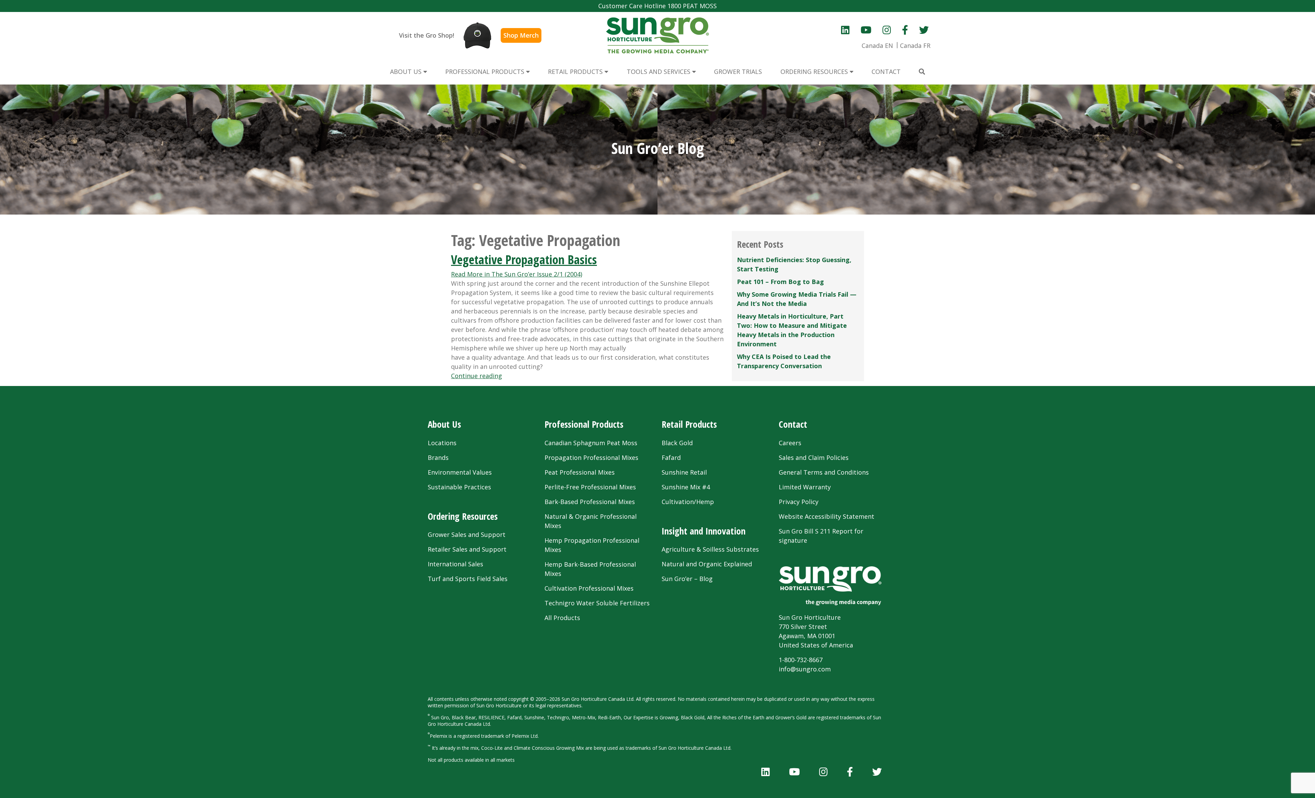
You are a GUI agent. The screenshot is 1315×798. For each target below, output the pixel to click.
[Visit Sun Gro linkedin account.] (845, 30)
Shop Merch (521, 35)
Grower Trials (738, 71)
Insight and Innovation (704, 531)
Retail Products (689, 424)
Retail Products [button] (576, 71)
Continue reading (476, 376)
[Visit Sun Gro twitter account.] (924, 30)
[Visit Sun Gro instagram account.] (887, 30)
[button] (922, 72)
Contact (793, 424)
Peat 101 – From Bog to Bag (780, 282)
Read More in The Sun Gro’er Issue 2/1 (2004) (516, 274)
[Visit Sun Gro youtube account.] (866, 30)
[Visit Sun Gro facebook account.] (905, 30)
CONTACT (886, 71)
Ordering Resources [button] (815, 71)
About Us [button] (406, 71)
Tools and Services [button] (659, 71)
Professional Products (583, 424)
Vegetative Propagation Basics (524, 259)
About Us (444, 424)
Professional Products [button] (485, 71)
